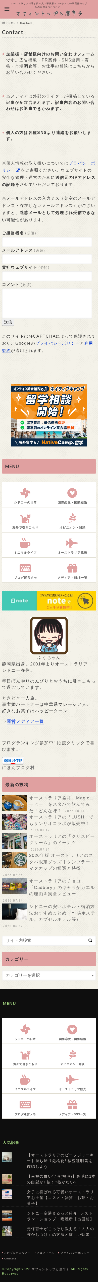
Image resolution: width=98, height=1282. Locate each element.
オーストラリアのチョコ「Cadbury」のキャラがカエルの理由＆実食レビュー (49, 890)
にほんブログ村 (18, 767)
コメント (17, 284)
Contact (10, 1258)
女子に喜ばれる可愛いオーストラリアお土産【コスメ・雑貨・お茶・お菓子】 (60, 1197)
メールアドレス (23, 250)
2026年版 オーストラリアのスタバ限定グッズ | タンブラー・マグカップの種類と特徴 (49, 865)
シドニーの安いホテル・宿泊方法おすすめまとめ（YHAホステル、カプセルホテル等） (49, 916)
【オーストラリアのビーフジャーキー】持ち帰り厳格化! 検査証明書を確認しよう (60, 1161)
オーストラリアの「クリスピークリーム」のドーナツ (62, 842)
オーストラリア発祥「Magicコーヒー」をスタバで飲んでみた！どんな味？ (61, 804)
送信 (8, 322)
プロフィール (45, 1252)
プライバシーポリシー (57, 343)
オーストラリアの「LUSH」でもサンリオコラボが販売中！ (61, 823)
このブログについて (17, 1252)
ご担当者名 (19, 233)
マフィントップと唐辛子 (51, 1269)
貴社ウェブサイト (26, 267)
